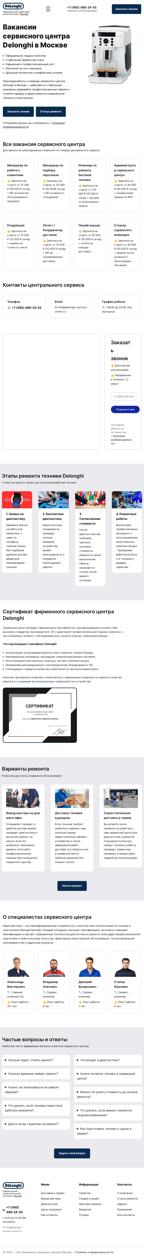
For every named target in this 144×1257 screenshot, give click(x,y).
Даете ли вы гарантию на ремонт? (33, 1124)
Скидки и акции (89, 1198)
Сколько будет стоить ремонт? (30, 1060)
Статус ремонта (127, 1198)
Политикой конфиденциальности (121, 439)
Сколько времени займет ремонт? (33, 1073)
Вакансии (85, 1209)
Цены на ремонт (51, 1209)
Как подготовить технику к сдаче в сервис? (104, 1131)
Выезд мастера (50, 1198)
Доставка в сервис (53, 1193)
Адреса (122, 1204)
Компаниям (124, 1209)
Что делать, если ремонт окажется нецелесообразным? (104, 1113)
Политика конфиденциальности (94, 1252)
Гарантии (85, 1193)
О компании (125, 1193)
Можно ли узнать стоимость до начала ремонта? (107, 1094)
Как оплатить (49, 1215)
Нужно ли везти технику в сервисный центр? (106, 1076)
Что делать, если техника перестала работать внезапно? (33, 1108)
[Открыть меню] (48, 9)
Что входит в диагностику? (100, 1060)
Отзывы (84, 1215)
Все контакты (126, 1215)
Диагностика (49, 1204)
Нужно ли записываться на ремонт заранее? (32, 1089)
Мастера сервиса (90, 1204)
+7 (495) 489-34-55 (82, 7)
